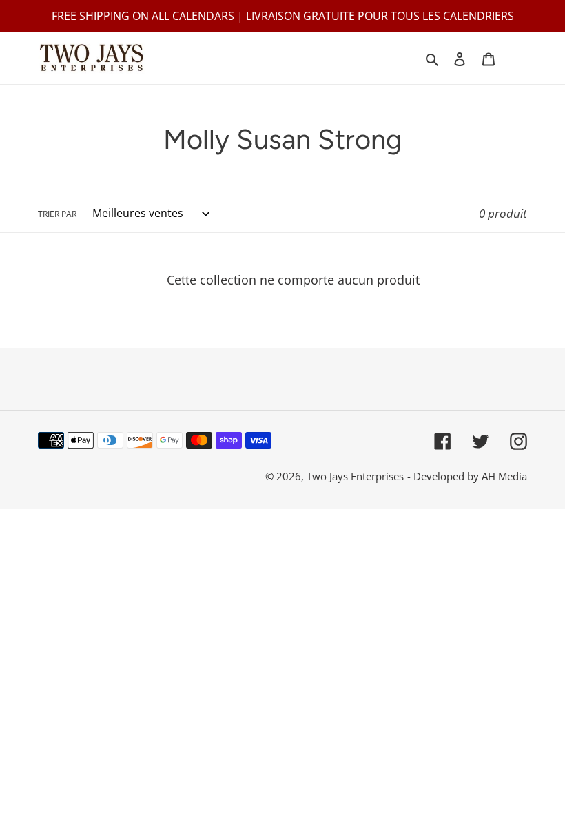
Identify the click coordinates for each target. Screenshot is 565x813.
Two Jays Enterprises (355, 476)
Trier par (57, 214)
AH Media (504, 476)
